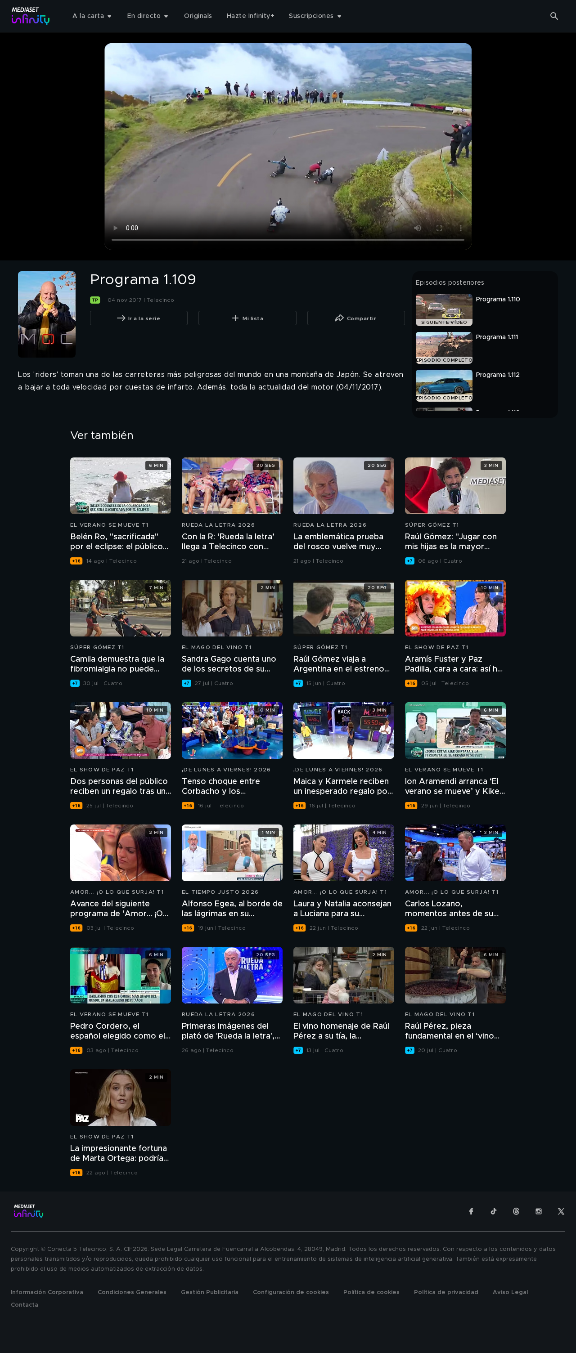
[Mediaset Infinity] (31, 16)
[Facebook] (471, 1211)
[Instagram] (539, 1211)
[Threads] (516, 1211)
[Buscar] (554, 16)
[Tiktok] (494, 1211)
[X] (561, 1211)
